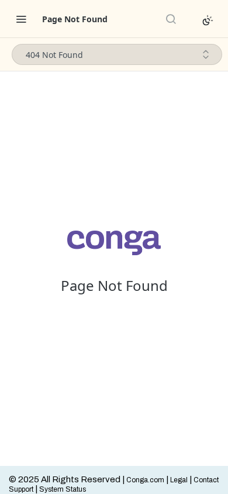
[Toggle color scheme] (207, 20)
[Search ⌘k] (170, 19)
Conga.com (145, 480)
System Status (62, 489)
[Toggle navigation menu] (21, 18)
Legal (179, 480)
